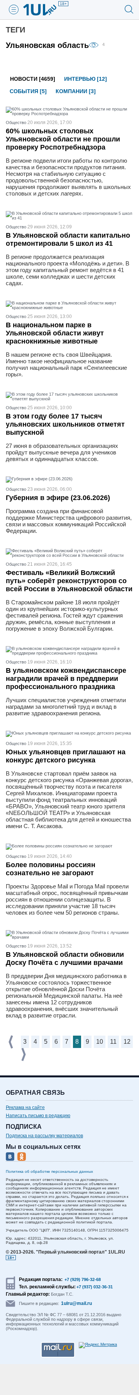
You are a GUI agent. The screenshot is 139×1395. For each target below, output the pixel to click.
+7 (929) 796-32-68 (82, 1279)
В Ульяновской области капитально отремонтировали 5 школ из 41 (68, 239)
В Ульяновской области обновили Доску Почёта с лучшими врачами (65, 958)
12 (127, 1041)
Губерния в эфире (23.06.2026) (58, 498)
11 (113, 1041)
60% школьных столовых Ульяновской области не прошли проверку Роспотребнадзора (63, 139)
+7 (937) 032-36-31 (94, 1286)
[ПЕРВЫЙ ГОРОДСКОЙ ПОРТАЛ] (44, 9)
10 (99, 1041)
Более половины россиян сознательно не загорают (50, 869)
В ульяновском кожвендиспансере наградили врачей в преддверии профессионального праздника (66, 679)
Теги (15, 30)
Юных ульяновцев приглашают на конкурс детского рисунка (65, 756)
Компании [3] (76, 91)
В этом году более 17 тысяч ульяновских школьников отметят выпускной (65, 424)
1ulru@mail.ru (76, 1303)
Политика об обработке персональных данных (49, 1171)
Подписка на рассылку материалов (44, 1135)
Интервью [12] (85, 79)
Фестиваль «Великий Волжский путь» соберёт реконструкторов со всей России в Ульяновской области (69, 581)
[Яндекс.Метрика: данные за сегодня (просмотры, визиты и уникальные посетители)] (98, 1345)
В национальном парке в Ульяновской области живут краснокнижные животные (55, 333)
